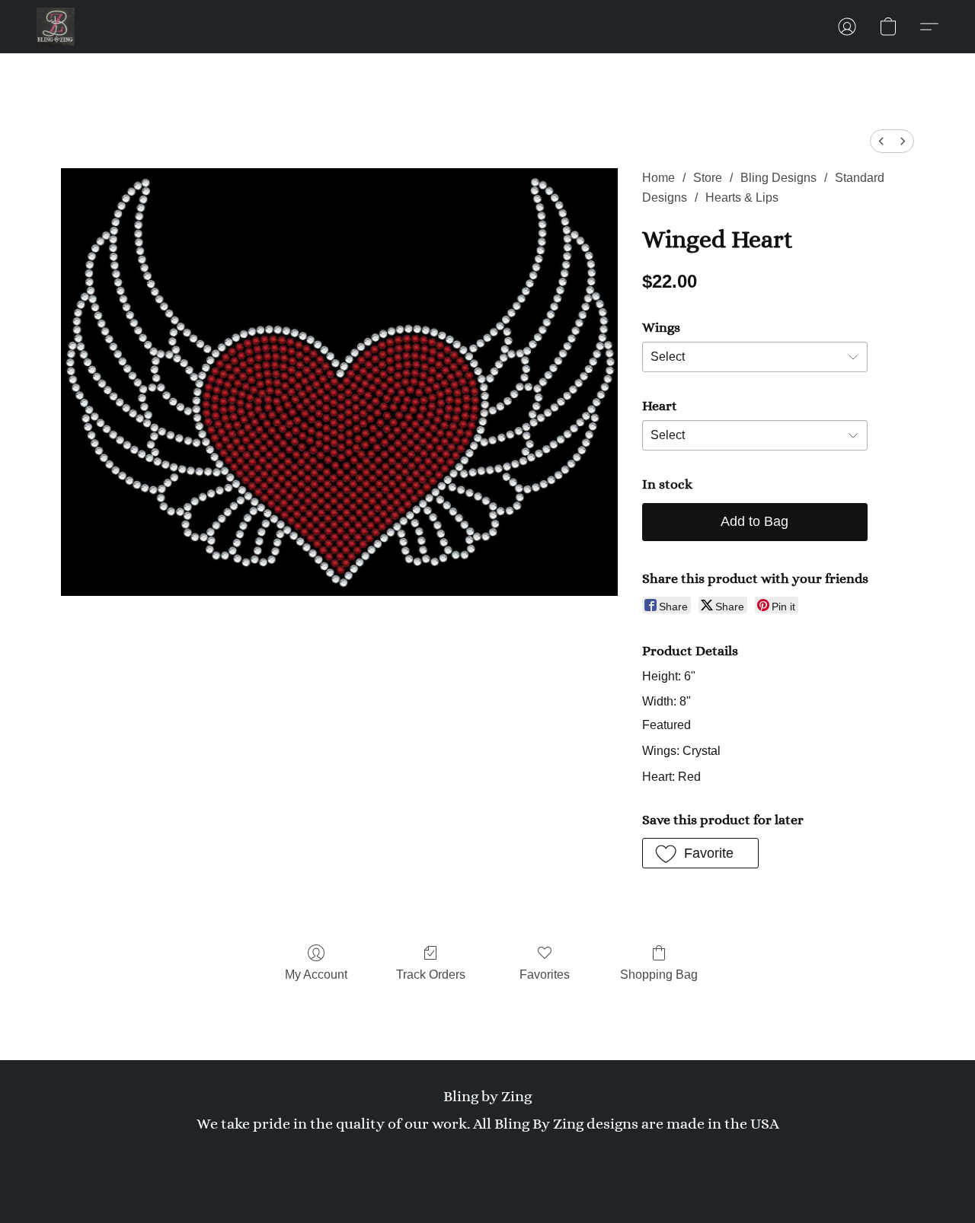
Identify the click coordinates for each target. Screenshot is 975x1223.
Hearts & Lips (741, 197)
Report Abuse (487, 1156)
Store (707, 177)
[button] (56, 27)
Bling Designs (778, 177)
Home (658, 177)
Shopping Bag (659, 974)
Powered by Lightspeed (488, 1182)
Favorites (544, 974)
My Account (316, 974)
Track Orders (430, 974)
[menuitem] (881, 141)
